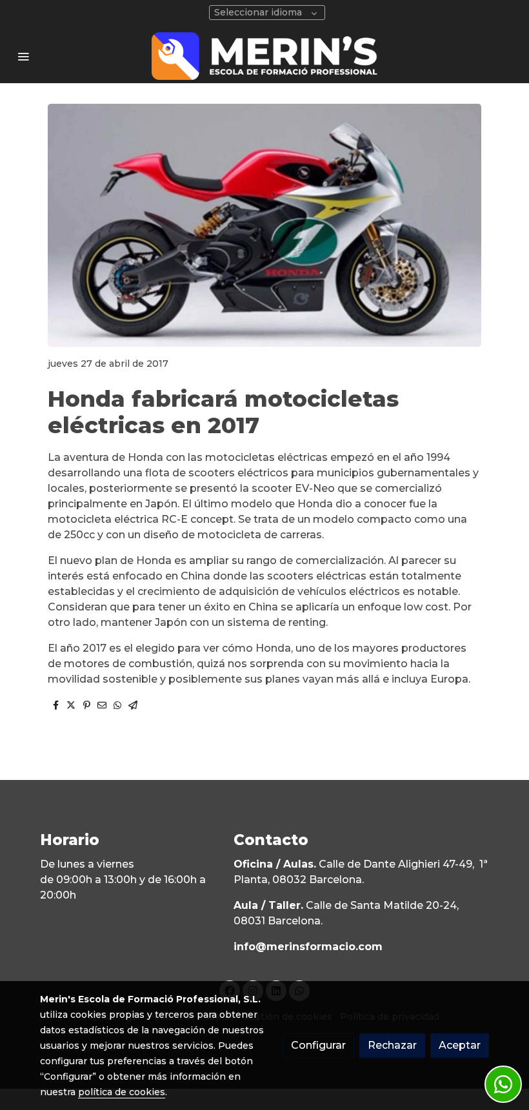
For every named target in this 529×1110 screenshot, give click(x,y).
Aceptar (460, 1045)
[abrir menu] (23, 56)
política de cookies (121, 1092)
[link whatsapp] (503, 1084)
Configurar (318, 1045)
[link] (264, 56)
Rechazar (392, 1045)
